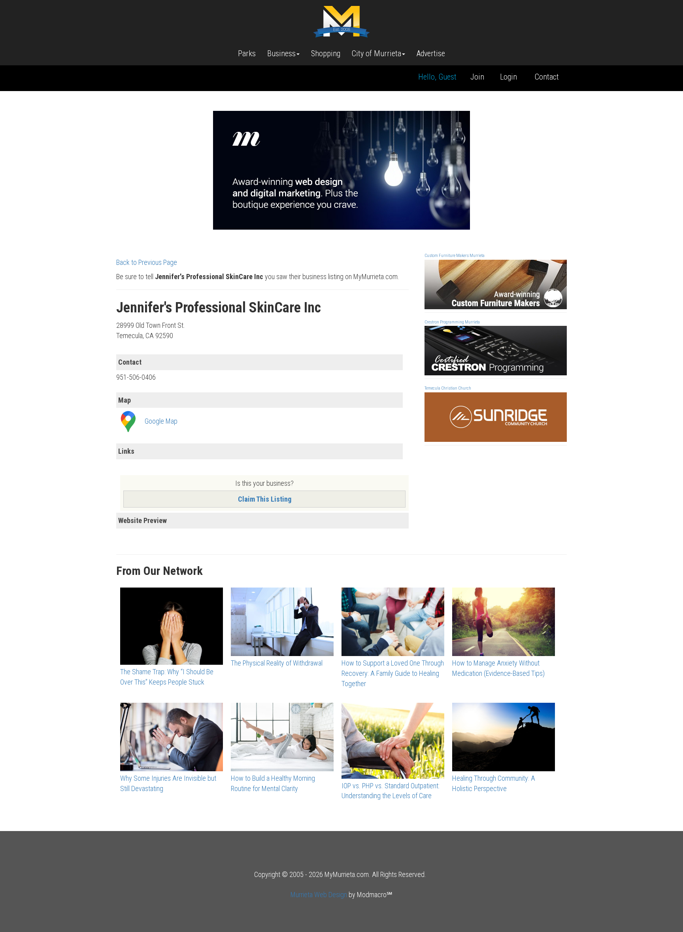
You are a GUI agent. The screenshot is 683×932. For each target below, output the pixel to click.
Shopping (325, 53)
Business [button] (281, 53)
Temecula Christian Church (448, 388)
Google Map (161, 421)
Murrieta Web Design (319, 894)
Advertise (431, 53)
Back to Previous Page (146, 262)
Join (477, 77)
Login (508, 77)
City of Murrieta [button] (376, 53)
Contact (547, 77)
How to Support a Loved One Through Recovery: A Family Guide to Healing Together (393, 673)
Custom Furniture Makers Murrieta (455, 255)
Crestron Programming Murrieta (452, 322)
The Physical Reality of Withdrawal (277, 663)
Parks (247, 53)
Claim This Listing (264, 499)
